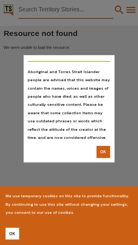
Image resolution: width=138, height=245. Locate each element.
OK (103, 152)
